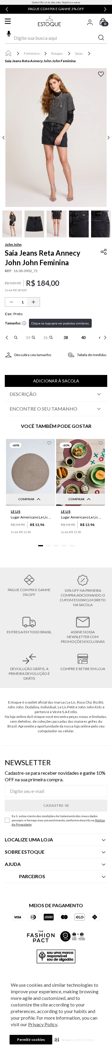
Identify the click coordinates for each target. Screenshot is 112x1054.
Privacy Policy (42, 1024)
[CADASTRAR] (56, 806)
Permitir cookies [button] (31, 1039)
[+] (33, 302)
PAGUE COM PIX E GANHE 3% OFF (56, 9)
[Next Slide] (105, 9)
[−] (11, 302)
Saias (79, 53)
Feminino (31, 53)
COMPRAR (26, 499)
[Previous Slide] (7, 9)
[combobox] (56, 38)
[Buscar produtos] (101, 37)
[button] (75, 1039)
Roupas (57, 53)
